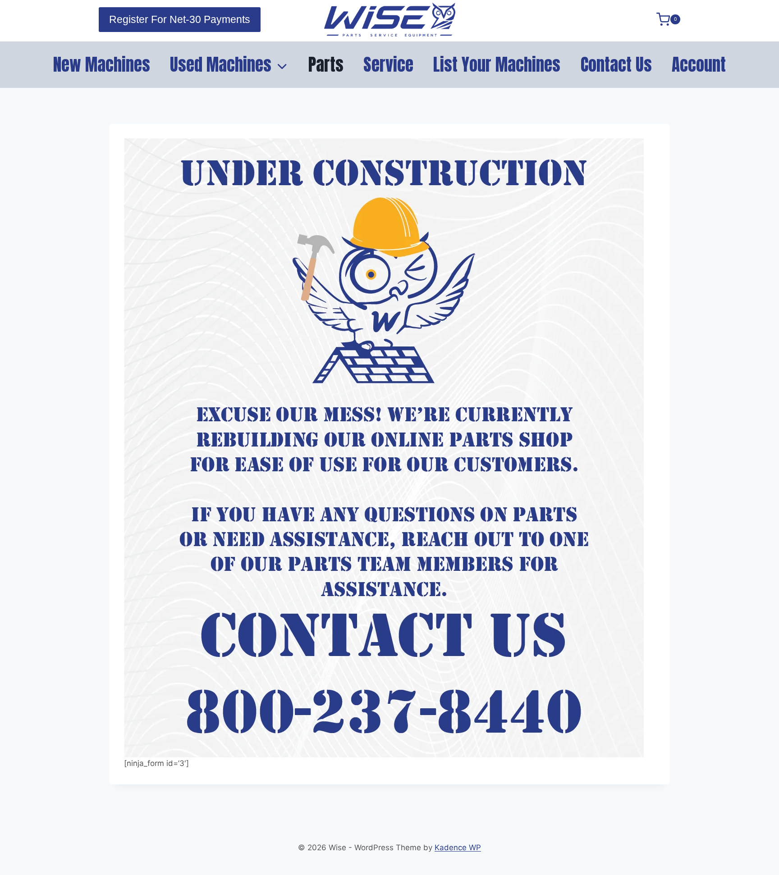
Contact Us (616, 64)
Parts (326, 64)
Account (699, 64)
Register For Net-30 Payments (179, 19)
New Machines (101, 64)
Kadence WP (458, 847)
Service (388, 64)
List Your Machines (496, 64)
